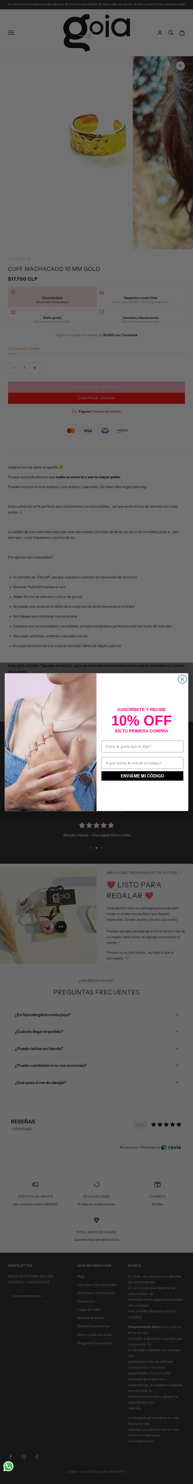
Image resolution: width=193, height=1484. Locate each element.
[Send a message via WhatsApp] (8, 1466)
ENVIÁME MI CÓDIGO (142, 776)
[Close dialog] (182, 679)
